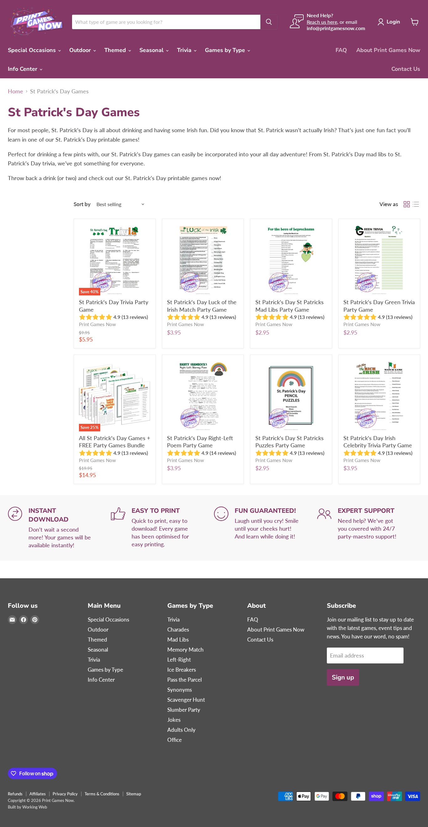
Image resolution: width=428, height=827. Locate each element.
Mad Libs (178, 639)
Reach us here (322, 22)
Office (174, 739)
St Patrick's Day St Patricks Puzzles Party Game (289, 441)
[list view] (415, 204)
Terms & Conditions (102, 793)
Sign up (343, 677)
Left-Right (179, 659)
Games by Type (226, 50)
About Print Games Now (388, 50)
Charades (178, 629)
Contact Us (405, 69)
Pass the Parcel (184, 679)
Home (15, 91)
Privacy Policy (65, 793)
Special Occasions (32, 50)
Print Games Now (97, 324)
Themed (116, 50)
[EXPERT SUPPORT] (368, 528)
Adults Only (181, 729)
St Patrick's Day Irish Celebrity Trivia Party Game (377, 441)
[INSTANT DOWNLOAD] (59, 528)
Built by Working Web (27, 806)
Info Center (23, 69)
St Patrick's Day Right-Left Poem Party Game (200, 441)
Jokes (173, 719)
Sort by (82, 204)
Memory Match (185, 649)
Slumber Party (183, 709)
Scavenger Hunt (186, 699)
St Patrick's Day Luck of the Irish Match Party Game (202, 306)
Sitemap (133, 793)
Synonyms (179, 689)
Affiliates (37, 793)
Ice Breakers (181, 669)
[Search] (268, 22)
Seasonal (152, 50)
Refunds (15, 793)
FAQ (341, 50)
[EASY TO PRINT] (162, 528)
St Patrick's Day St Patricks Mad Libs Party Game (289, 306)
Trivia (185, 50)
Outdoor (80, 50)
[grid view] (406, 204)
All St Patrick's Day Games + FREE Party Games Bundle (114, 441)
